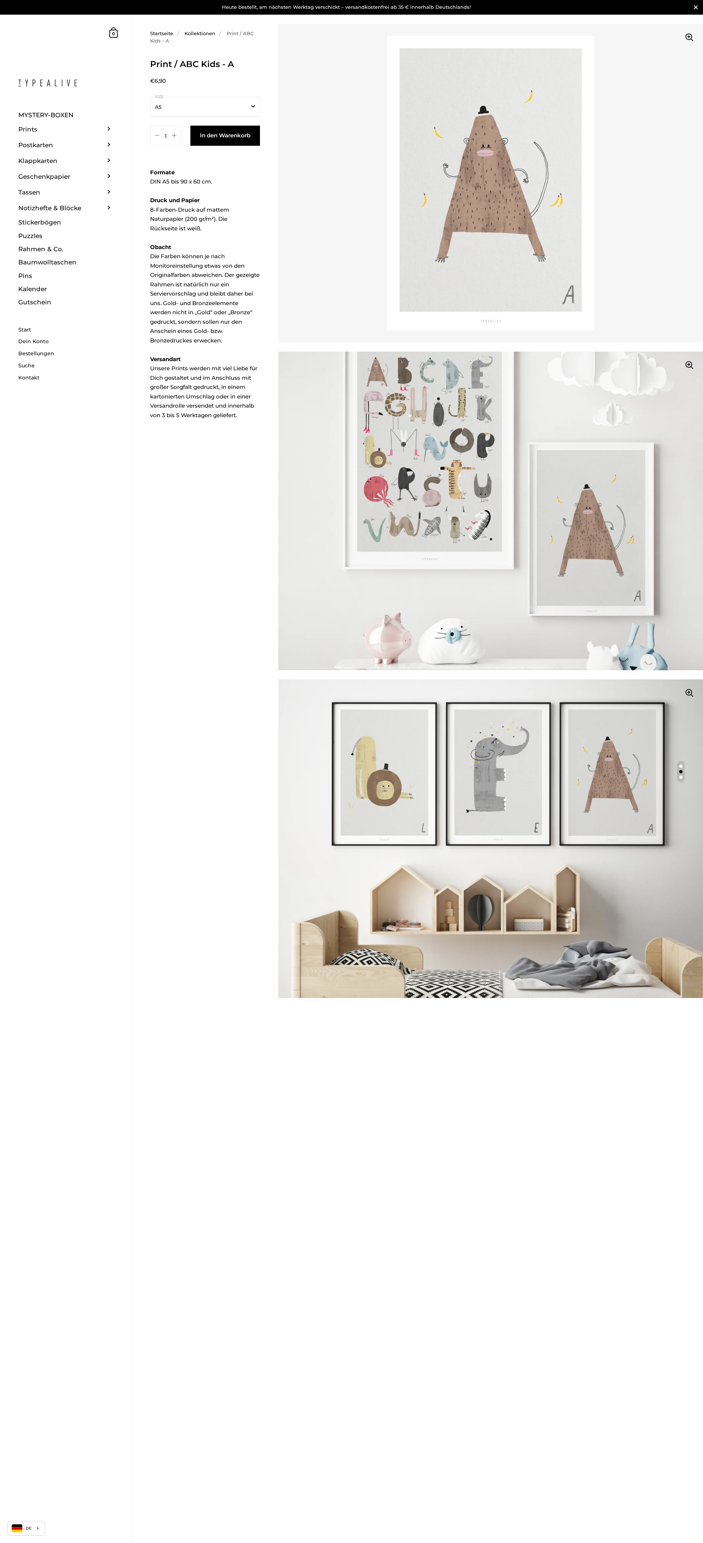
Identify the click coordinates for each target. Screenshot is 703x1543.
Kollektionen (200, 33)
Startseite (161, 33)
